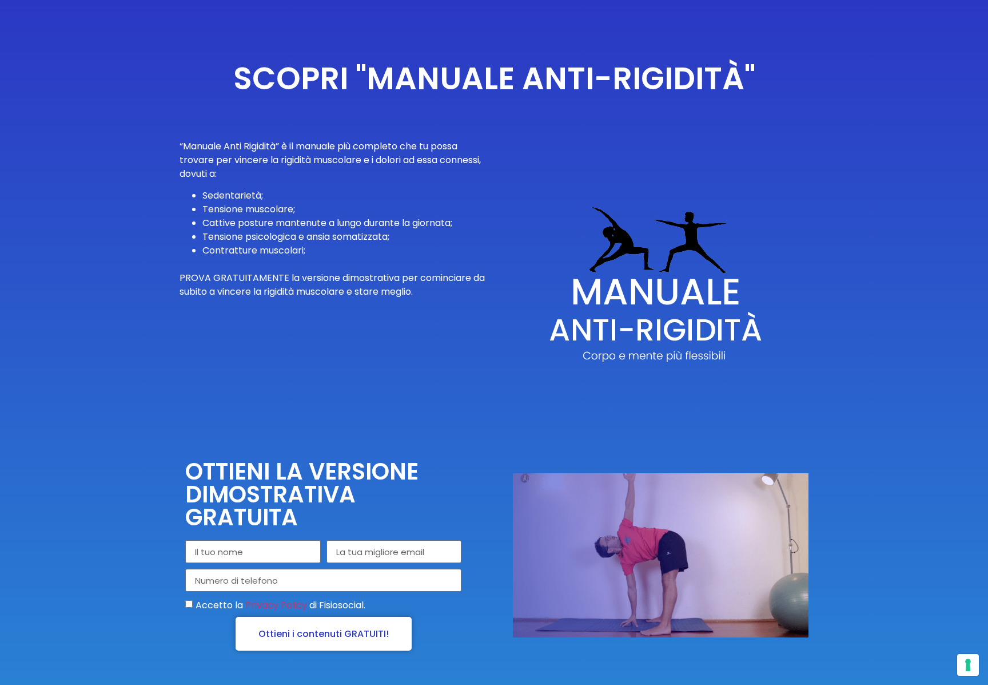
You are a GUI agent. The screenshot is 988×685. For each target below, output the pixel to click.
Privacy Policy (276, 605)
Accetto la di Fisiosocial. (280, 605)
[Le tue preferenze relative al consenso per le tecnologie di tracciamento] (968, 665)
